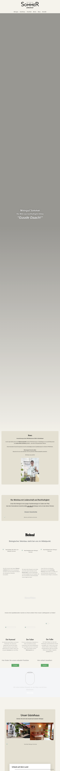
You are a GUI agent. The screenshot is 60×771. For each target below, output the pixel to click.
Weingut (16, 11)
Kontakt (44, 11)
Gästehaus (22, 11)
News (39, 11)
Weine (34, 11)
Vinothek (29, 11)
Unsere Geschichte (30, 512)
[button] (30, 513)
